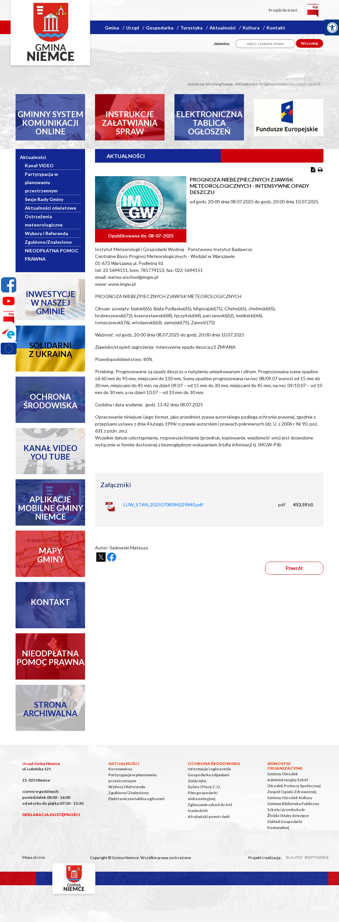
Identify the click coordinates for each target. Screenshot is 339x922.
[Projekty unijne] (9, 350)
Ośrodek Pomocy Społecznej (293, 785)
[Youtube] (9, 301)
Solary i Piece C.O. (204, 786)
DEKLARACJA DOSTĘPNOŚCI (51, 814)
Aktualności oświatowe (50, 208)
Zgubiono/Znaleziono (48, 242)
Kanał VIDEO (39, 165)
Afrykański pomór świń (209, 816)
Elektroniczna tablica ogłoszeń (136, 798)
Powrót (294, 568)
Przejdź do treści (283, 10)
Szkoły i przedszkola (286, 809)
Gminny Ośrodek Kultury (289, 797)
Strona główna (219, 83)
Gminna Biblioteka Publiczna (293, 803)
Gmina (112, 27)
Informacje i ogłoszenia (209, 768)
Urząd (132, 27)
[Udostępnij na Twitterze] (101, 557)
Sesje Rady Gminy (44, 199)
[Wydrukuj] (320, 169)
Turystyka (192, 27)
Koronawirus (120, 768)
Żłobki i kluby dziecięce (288, 815)
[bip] (312, 10)
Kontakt (275, 27)
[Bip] (9, 317)
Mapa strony (33, 857)
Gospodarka (159, 27)
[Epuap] (9, 333)
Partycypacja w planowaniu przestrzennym (41, 182)
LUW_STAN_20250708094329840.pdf (163, 504)
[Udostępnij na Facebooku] (111, 557)
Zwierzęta (197, 780)
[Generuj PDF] (313, 169)
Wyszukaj (309, 43)
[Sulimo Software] (303, 856)
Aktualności (223, 27)
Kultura (251, 27)
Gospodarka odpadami (208, 774)
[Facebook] (9, 285)
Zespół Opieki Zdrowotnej (291, 791)
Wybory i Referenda (46, 233)
